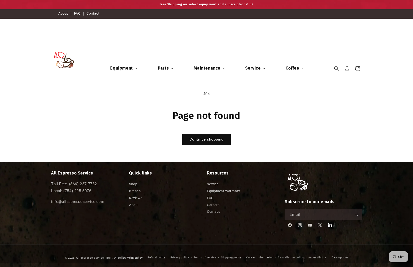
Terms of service (205, 257)
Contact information (259, 257)
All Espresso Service (90, 257)
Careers (213, 205)
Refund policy (156, 257)
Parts (163, 68)
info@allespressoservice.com (77, 201)
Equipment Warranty (223, 191)
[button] (123, 68)
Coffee (292, 68)
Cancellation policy (291, 257)
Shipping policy (231, 257)
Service (253, 68)
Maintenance (207, 68)
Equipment (121, 68)
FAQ (77, 13)
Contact (93, 13)
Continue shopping (206, 139)
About (63, 13)
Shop (133, 184)
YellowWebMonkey (130, 257)
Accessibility (317, 257)
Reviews (135, 198)
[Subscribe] (356, 214)
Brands (135, 191)
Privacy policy (179, 257)
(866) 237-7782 (83, 184)
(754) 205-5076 (77, 191)
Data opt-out (339, 257)
